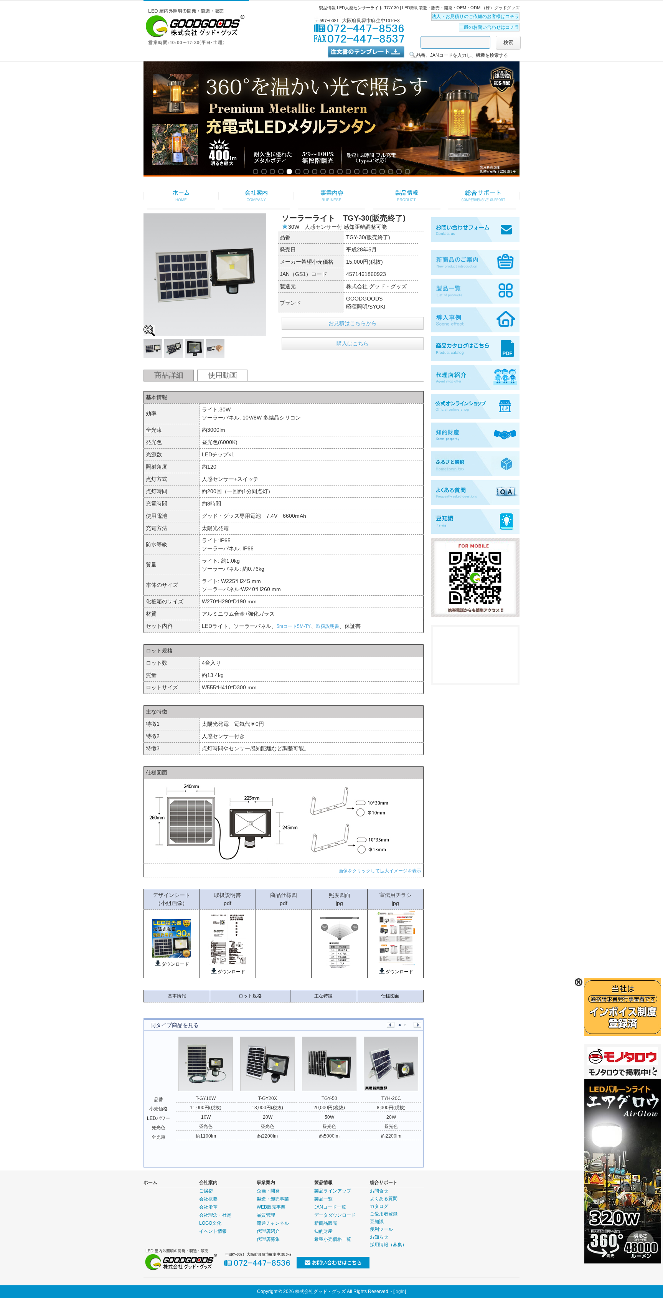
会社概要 (208, 1199)
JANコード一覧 (330, 1207)
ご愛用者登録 (383, 1214)
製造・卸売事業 (273, 1199)
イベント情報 (213, 1231)
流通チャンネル (273, 1223)
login (399, 1291)
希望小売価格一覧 (332, 1239)
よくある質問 (383, 1198)
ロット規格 (250, 996)
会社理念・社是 (215, 1215)
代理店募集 (268, 1239)
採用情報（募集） (388, 1244)
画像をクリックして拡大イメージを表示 (379, 871)
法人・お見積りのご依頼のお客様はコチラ (475, 16)
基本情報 (177, 996)
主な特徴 (323, 996)
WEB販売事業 (271, 1207)
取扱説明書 (327, 626)
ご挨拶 (206, 1191)
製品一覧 (323, 1199)
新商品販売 (325, 1223)
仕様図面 (390, 996)
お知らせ (379, 1237)
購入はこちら (352, 343)
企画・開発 (268, 1191)
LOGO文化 (210, 1223)
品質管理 (266, 1215)
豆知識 (377, 1221)
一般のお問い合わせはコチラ (489, 27)
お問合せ (379, 1191)
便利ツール (381, 1229)
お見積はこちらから (352, 323)
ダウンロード (175, 964)
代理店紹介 (268, 1231)
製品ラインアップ (332, 1191)
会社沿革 (208, 1207)
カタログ (379, 1206)
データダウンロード (335, 1215)
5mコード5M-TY (294, 626)
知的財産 (323, 1231)
